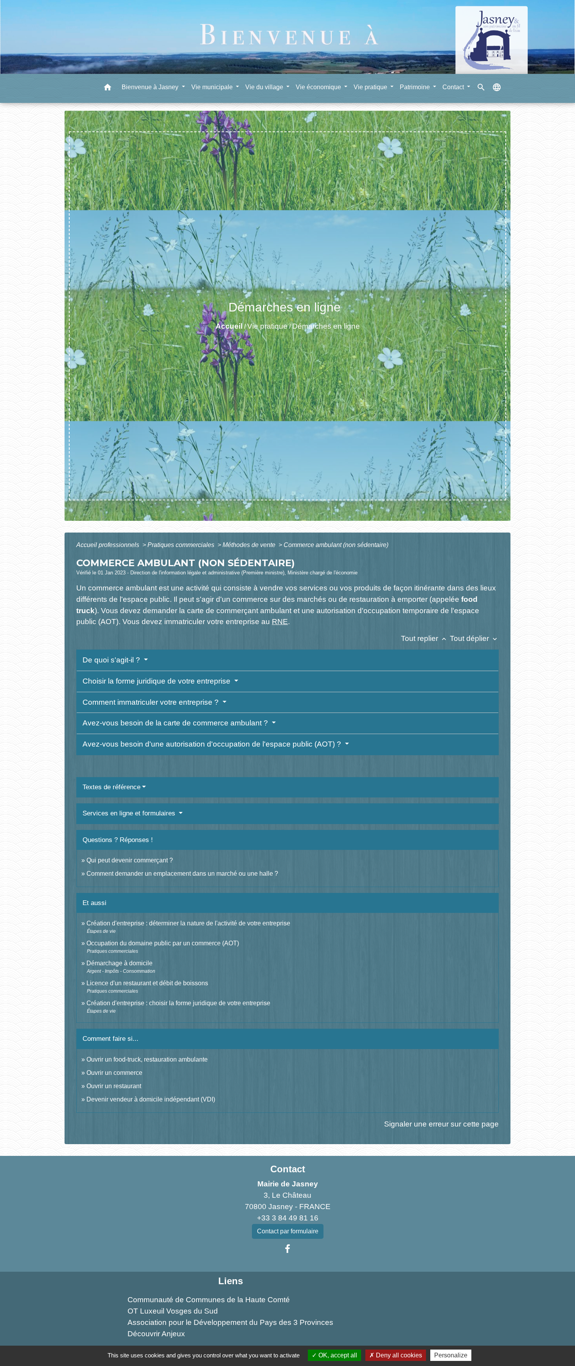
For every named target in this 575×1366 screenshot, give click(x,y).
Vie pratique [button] (371, 87)
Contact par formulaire (287, 1231)
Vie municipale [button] (212, 87)
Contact (287, 1169)
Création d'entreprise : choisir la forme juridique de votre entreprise (178, 1003)
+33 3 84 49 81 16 (287, 1218)
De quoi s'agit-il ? (112, 660)
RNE (280, 621)
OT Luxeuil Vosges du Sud (173, 1311)
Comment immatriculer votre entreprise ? (152, 702)
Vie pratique (267, 326)
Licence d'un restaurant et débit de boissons (147, 983)
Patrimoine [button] (415, 87)
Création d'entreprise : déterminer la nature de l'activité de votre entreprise (188, 923)
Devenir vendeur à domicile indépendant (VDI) (150, 1099)
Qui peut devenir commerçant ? (129, 860)
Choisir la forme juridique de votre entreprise (157, 681)
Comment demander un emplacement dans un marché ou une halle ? (182, 873)
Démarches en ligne (326, 326)
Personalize (450, 1355)
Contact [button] (453, 87)
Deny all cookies (398, 1355)
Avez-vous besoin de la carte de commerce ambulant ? (176, 723)
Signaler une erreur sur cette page (441, 1124)
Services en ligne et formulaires (130, 813)
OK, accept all (337, 1355)
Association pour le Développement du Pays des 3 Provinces (230, 1322)
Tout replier (424, 638)
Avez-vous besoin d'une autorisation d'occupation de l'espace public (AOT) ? (213, 744)
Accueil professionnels (108, 545)
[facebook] (287, 1249)
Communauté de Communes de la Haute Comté (209, 1300)
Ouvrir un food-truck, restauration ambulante (147, 1059)
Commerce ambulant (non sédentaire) (336, 545)
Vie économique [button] (319, 87)
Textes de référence (111, 787)
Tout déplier (474, 638)
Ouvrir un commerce (114, 1072)
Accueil (229, 326)
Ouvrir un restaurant (113, 1086)
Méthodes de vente (250, 545)
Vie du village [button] (265, 87)
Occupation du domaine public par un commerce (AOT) (162, 943)
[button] (108, 88)
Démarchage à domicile (119, 963)
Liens (230, 1281)
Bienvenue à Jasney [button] (151, 87)
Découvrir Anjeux (156, 1334)
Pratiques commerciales (181, 545)
